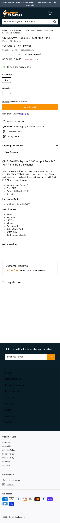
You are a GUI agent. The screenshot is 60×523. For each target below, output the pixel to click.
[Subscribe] (51, 357)
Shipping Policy (8, 450)
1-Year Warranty (10, 152)
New (6, 80)
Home (4, 31)
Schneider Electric (10, 50)
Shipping (5, 102)
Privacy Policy (8, 458)
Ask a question (9, 244)
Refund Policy (8, 454)
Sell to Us (6, 465)
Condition (7, 74)
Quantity (6, 88)
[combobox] (30, 21)
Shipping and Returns (12, 145)
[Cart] (49, 13)
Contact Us (7, 446)
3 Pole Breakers (16, 31)
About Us (6, 442)
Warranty (6, 462)
